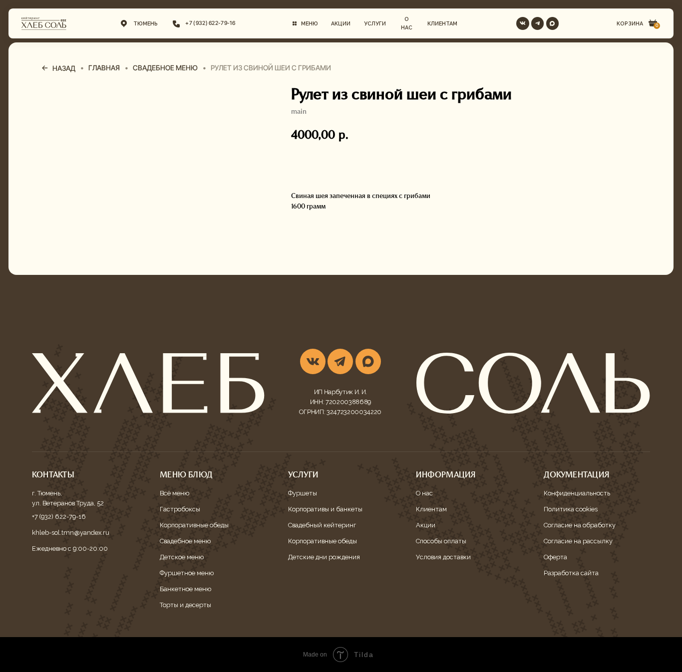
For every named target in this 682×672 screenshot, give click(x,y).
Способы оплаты (441, 541)
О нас (424, 493)
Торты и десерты (185, 605)
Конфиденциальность (577, 493)
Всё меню (174, 493)
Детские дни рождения (324, 557)
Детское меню (182, 557)
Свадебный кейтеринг (322, 525)
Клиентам (431, 509)
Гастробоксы (180, 509)
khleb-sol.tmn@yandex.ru (70, 532)
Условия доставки (443, 557)
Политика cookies (571, 509)
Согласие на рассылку (578, 541)
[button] (305, 23)
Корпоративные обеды (194, 525)
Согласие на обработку (580, 525)
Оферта (555, 557)
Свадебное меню (185, 541)
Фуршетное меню (187, 573)
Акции (425, 525)
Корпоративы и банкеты (325, 509)
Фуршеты (302, 493)
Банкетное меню (185, 589)
